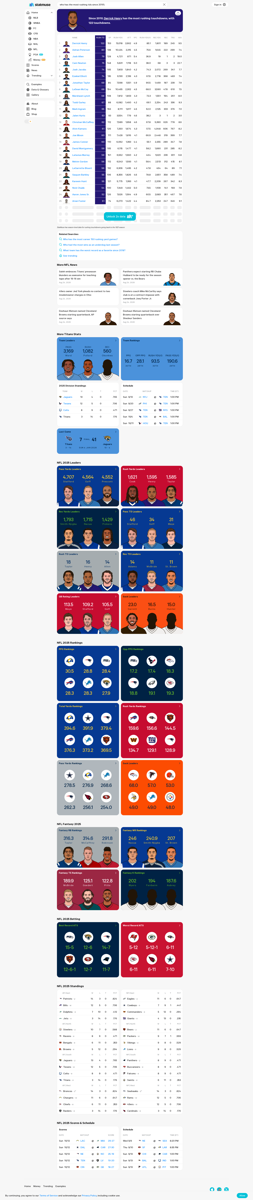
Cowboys (132, 1005)
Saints (130, 1080)
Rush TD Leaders (68, 554)
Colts (66, 410)
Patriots (67, 998)
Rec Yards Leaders (69, 511)
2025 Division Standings (72, 385)
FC (34, 28)
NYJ (145, 396)
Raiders (67, 1110)
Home (27, 1186)
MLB (35, 17)
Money (36, 59)
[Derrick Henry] (66, 44)
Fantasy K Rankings (134, 872)
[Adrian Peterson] (66, 50)
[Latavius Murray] (66, 155)
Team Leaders (67, 340)
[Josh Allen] (66, 57)
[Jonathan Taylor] (66, 83)
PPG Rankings (66, 649)
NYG (165, 410)
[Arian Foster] (66, 201)
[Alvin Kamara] (66, 129)
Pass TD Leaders (132, 511)
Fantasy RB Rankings (70, 830)
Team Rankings (131, 340)
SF (143, 1147)
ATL (144, 1167)
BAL (165, 416)
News (34, 70)
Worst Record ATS (133, 925)
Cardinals (132, 1110)
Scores (35, 65)
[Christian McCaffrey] (66, 122)
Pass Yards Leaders (70, 469)
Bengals (67, 1042)
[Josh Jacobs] (66, 70)
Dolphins (67, 1011)
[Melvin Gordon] (66, 162)
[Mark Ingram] (66, 109)
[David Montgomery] (66, 149)
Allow (242, 1195)
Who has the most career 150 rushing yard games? (90, 239)
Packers (131, 1036)
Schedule (128, 385)
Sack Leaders (130, 596)
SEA (165, 1140)
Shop (34, 114)
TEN (165, 396)
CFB (35, 33)
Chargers (68, 1097)
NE (82, 1153)
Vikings (131, 1042)
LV (102, 1160)
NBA (35, 38)
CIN (82, 1167)
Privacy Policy (89, 1195)
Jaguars (67, 396)
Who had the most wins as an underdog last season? (91, 244)
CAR (103, 1147)
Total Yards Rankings (71, 706)
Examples (36, 84)
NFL (35, 49)
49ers (130, 1104)
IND (164, 1160)
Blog (33, 108)
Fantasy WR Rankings (135, 830)
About (34, 103)
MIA (103, 1140)
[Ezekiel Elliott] (66, 76)
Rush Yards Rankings (134, 706)
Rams (130, 1097)
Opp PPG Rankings (133, 649)
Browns (67, 1049)
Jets (65, 1018)
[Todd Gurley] (66, 103)
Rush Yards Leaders (134, 469)
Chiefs (66, 1104)
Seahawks (132, 1091)
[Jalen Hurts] (66, 116)
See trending (70, 255)
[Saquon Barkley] (66, 175)
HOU (145, 423)
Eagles (130, 998)
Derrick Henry (113, 18)
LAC (83, 1140)
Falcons (131, 1073)
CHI (144, 1153)
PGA (35, 54)
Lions (130, 1049)
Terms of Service (48, 1195)
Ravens (67, 1036)
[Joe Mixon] (66, 136)
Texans (67, 403)
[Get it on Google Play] (219, 1189)
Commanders (134, 1011)
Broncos (67, 1091)
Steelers (67, 1029)
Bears (130, 1029)
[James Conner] (66, 142)
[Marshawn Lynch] (66, 96)
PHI (145, 403)
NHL (35, 44)
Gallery (35, 94)
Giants (130, 1018)
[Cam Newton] (66, 63)
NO (102, 1153)
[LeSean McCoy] (66, 90)
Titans (68, 444)
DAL (83, 1147)
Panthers (132, 1060)
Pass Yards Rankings (70, 763)
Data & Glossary (40, 89)
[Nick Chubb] (66, 188)
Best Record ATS (68, 925)
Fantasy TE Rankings (70, 872)
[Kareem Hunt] (66, 182)
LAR (165, 1147)
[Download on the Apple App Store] (212, 1189)
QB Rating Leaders (69, 596)
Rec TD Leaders (132, 554)
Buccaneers (133, 1066)
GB (102, 1167)
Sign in (217, 4)
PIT (164, 1167)
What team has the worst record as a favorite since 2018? (94, 250)
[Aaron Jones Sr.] (66, 195)
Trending (48, 1186)
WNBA (36, 23)
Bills (65, 1005)
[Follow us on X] (226, 1189)
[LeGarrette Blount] (66, 168)
